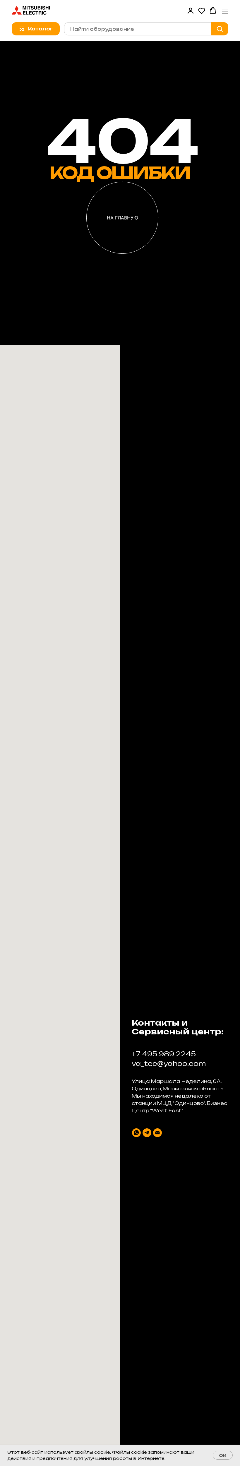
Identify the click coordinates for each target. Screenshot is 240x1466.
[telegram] (147, 1132)
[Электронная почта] (157, 1132)
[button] (190, 10)
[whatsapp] (136, 1132)
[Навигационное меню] (225, 11)
